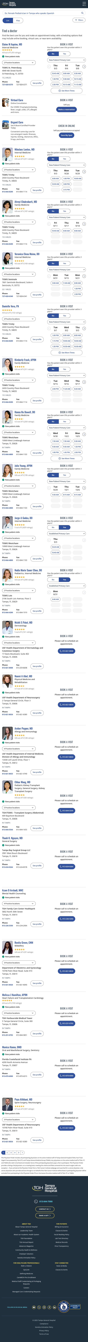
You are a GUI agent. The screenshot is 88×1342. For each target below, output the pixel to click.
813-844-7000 (45, 1201)
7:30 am (55, 441)
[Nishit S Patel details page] (7, 627)
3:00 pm (66, 184)
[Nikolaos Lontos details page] (7, 154)
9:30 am (66, 79)
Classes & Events (62, 1231)
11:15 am (77, 84)
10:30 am (55, 184)
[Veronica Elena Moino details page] (7, 259)
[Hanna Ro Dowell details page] (7, 417)
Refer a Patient (26, 1266)
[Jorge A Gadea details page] (7, 523)
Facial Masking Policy (61, 1234)
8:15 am (66, 495)
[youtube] (34, 1307)
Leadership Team (26, 1231)
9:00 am (66, 73)
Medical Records (62, 1242)
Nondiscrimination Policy (26, 1258)
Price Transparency (62, 1246)
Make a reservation (66, 109)
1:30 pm (55, 79)
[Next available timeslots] (84, 66)
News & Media (61, 1266)
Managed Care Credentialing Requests (26, 1292)
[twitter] (39, 1307)
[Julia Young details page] (7, 470)
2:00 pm (55, 389)
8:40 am (55, 599)
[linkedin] (54, 1307)
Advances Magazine (26, 1246)
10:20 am (55, 547)
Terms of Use (44, 1334)
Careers (26, 1288)
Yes (64, 54)
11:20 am (66, 389)
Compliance (44, 1324)
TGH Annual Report (26, 1242)
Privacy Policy (44, 1331)
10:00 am (77, 178)
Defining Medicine (26, 1274)
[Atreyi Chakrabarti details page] (7, 206)
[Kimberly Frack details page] (7, 364)
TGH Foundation (26, 1238)
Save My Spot (66, 135)
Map (18, 20)
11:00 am (66, 283)
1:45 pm (66, 452)
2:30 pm (55, 84)
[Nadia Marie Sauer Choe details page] (7, 575)
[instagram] (44, 1307)
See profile (37, 83)
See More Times (68, 91)
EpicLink (26, 1270)
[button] (19, 62)
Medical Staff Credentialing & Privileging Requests (26, 1282)
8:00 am (55, 178)
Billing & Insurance (61, 1227)
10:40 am (55, 231)
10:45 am (55, 73)
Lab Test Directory (61, 1238)
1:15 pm (55, 341)
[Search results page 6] (22, 1153)
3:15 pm (66, 189)
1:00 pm (66, 178)
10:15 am (66, 84)
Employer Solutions (26, 1254)
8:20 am (77, 389)
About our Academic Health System (26, 1234)
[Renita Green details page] (7, 947)
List (7, 20)
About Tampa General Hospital (26, 1227)
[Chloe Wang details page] (7, 789)
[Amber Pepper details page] (7, 733)
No (53, 54)
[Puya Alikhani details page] (7, 1104)
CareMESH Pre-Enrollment (26, 1277)
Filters (80, 20)
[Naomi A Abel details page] (7, 682)
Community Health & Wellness (26, 1250)
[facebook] (49, 1307)
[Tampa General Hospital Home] (9, 4)
